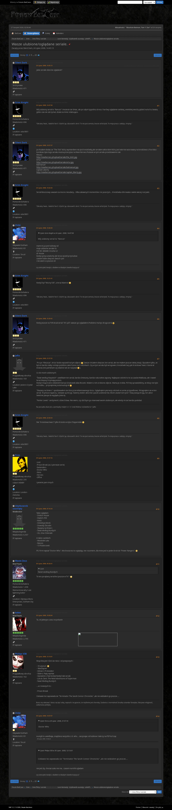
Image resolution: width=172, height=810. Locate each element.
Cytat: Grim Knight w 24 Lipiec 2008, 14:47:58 (57, 233)
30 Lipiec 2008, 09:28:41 (44, 564)
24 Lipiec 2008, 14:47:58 (44, 105)
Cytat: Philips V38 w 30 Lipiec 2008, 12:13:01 (56, 750)
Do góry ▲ (159, 807)
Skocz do (125, 792)
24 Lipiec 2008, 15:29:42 (44, 318)
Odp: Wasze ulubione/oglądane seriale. (52, 102)
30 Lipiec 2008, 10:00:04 (44, 615)
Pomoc (138, 807)
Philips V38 (21, 653)
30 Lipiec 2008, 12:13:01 (44, 657)
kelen (18, 612)
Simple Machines (26, 807)
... (34, 55)
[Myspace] (14, 489)
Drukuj (157, 55)
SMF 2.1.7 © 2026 (14, 807)
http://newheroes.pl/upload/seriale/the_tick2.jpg (56, 157)
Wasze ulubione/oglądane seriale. (49, 63)
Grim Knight (21, 102)
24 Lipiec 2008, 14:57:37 (44, 145)
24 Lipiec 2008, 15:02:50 (44, 188)
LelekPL (87, 39)
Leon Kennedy (63, 39)
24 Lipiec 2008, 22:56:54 (44, 418)
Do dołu (14, 55)
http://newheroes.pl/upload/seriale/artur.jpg (55, 162)
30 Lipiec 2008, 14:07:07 (44, 716)
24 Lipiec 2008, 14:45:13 (44, 65)
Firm (17, 455)
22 (36, 55)
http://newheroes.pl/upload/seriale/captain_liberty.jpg (58, 172)
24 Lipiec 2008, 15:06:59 (44, 228)
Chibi (18, 225)
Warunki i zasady (148, 807)
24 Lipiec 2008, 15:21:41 (44, 278)
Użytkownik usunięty (76, 39)
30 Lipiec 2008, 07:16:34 (44, 509)
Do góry (14, 781)
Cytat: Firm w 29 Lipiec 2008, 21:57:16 (54, 721)
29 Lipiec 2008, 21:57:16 (44, 458)
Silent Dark (21, 62)
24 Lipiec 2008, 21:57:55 (44, 358)
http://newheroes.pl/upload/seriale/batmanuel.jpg (57, 167)
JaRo (17, 355)
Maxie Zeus (21, 560)
